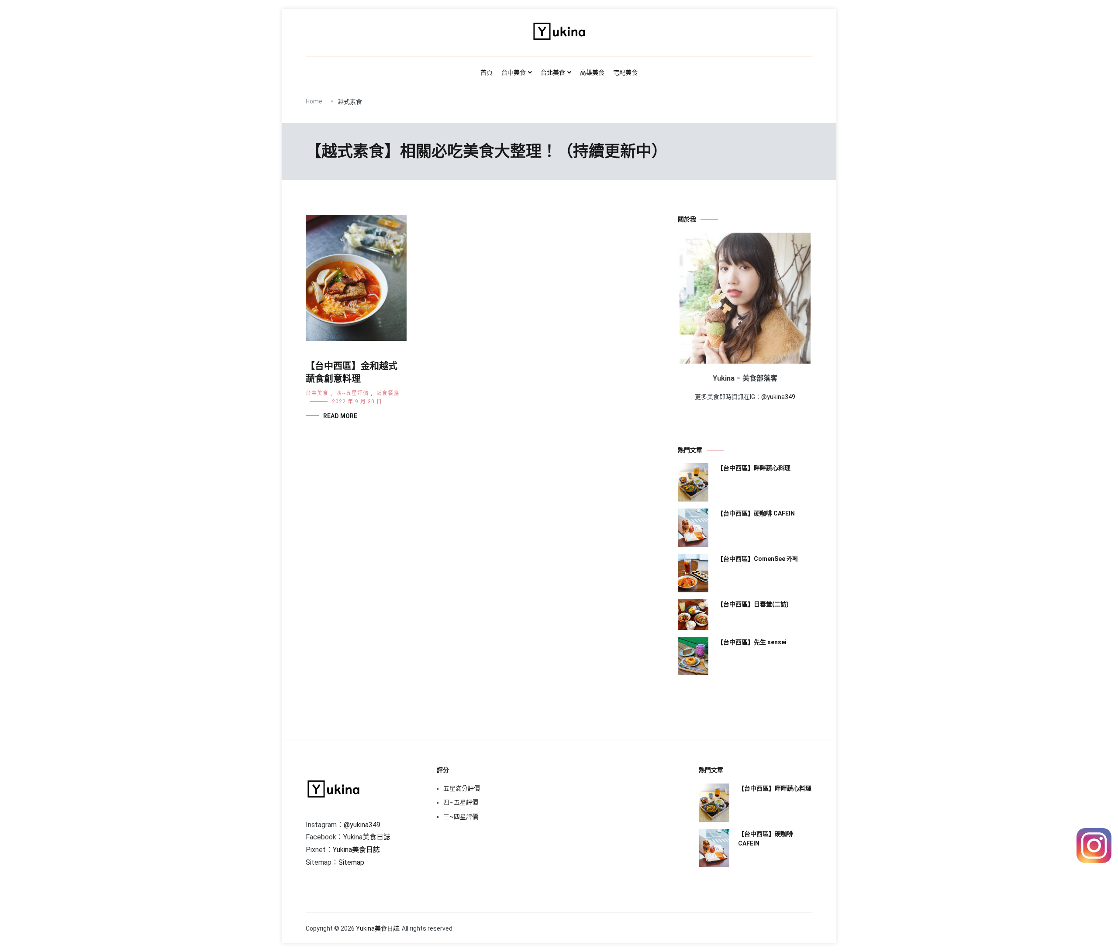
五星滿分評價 (461, 788)
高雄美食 (592, 72)
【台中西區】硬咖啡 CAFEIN (756, 513)
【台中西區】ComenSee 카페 (757, 558)
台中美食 (513, 72)
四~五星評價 (352, 393)
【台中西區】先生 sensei (752, 642)
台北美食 (553, 72)
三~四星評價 (460, 816)
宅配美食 (625, 72)
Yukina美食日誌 (366, 837)
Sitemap (351, 862)
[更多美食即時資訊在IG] (1094, 860)
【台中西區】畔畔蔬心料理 (753, 467)
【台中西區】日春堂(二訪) (753, 604)
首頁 (486, 72)
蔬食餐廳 (387, 393)
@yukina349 (778, 396)
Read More (340, 415)
